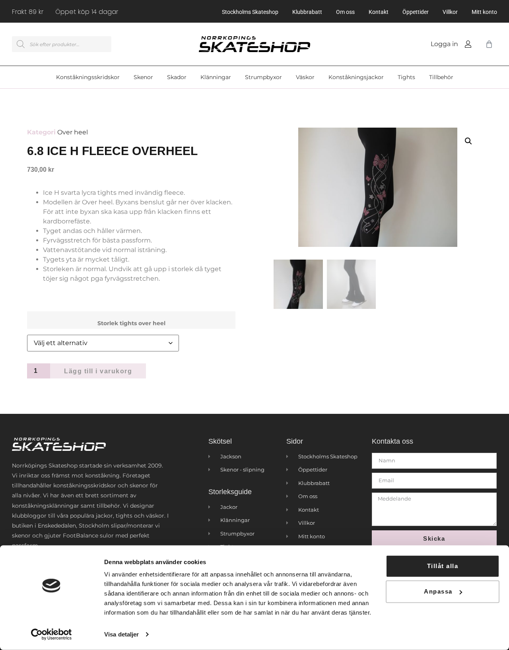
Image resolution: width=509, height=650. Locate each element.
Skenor (143, 77)
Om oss (345, 12)
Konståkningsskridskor (88, 77)
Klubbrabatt (307, 12)
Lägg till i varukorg (98, 371)
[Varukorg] (487, 44)
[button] (468, 141)
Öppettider (415, 12)
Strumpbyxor (263, 77)
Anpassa (438, 591)
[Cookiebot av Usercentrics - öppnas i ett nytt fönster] (51, 634)
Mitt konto (484, 12)
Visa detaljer (121, 634)
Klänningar (215, 77)
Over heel (72, 132)
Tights (406, 77)
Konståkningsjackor (356, 77)
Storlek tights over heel (131, 323)
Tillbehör (441, 77)
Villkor (450, 12)
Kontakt (379, 12)
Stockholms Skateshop (250, 12)
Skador (177, 77)
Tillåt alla (442, 566)
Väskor (305, 77)
